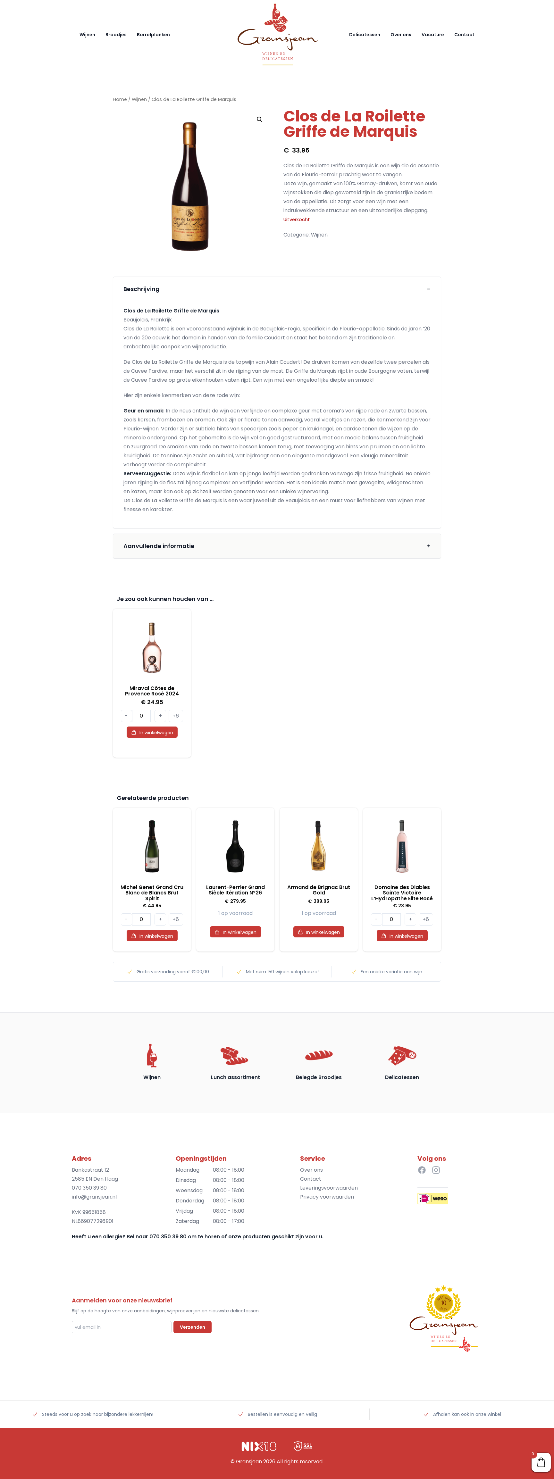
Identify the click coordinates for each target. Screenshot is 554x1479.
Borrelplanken (153, 34)
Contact (464, 34)
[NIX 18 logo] (259, 1446)
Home (120, 99)
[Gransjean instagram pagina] (436, 1170)
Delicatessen (364, 34)
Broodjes (116, 34)
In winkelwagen (156, 732)
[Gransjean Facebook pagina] (421, 1170)
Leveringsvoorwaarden (329, 1188)
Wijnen (87, 34)
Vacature (433, 34)
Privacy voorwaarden (327, 1197)
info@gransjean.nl (94, 1197)
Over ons (400, 34)
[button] (259, 119)
